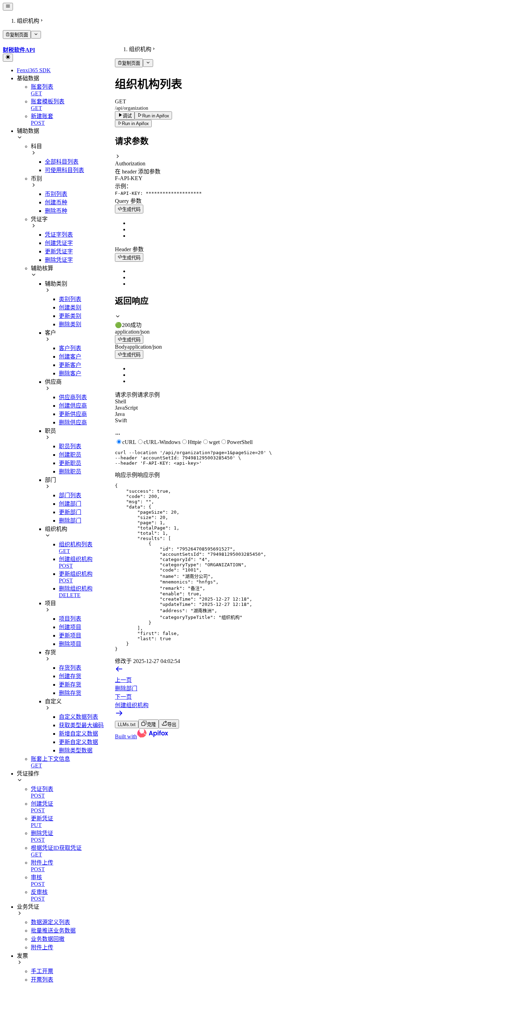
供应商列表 (73, 397)
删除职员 (70, 471)
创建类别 (70, 307)
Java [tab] (120, 414)
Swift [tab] (121, 420)
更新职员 (70, 463)
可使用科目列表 (64, 170)
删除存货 (70, 693)
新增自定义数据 (78, 734)
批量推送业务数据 (53, 931)
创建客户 (70, 357)
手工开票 (42, 971)
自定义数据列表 (78, 717)
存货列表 (70, 668)
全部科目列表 (61, 162)
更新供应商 (73, 414)
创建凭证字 (59, 243)
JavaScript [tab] (126, 408)
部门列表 (70, 495)
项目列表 (70, 619)
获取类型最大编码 (81, 725)
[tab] (313, 321)
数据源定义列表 (50, 922)
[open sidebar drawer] (8, 7)
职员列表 (70, 446)
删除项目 (70, 644)
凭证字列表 (59, 235)
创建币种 (56, 202)
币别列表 (56, 194)
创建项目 (70, 627)
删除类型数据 (75, 750)
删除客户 (70, 373)
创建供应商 (73, 406)
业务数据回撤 (47, 939)
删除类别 (70, 324)
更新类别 (70, 316)
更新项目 (70, 635)
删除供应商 (73, 422)
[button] (313, 160)
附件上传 (42, 947)
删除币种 (56, 211)
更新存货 (70, 685)
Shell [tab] (120, 401)
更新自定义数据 (78, 742)
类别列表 (70, 299)
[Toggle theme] (8, 57)
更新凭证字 (59, 251)
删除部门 (70, 521)
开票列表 (42, 980)
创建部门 (70, 504)
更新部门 (70, 512)
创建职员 (70, 455)
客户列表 (70, 348)
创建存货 (70, 676)
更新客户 (70, 365)
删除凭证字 (59, 260)
